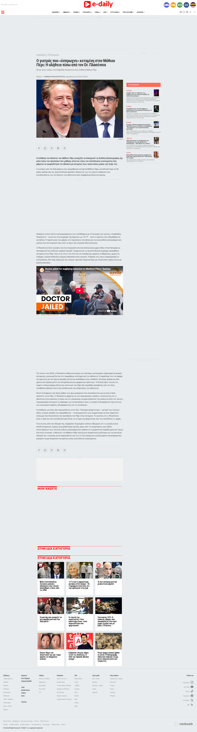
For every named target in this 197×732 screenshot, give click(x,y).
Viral (22, 687)
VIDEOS (75, 12)
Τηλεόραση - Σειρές (116, 678)
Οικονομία (6, 692)
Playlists (112, 696)
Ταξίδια (77, 685)
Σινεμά (112, 685)
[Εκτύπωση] (58, 148)
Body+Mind (78, 678)
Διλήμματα (42, 682)
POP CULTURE (127, 12)
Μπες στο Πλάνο (44, 678)
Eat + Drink (95, 678)
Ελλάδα (5, 682)
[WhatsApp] (45, 148)
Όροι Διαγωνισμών (27, 721)
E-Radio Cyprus (25, 724)
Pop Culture (114, 675)
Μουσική (113, 682)
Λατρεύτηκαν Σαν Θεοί (64, 699)
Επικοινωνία (7, 721)
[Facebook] (38, 148)
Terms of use (44, 721)
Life (76, 675)
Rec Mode (42, 685)
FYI (40, 692)
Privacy (36, 721)
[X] (51, 148)
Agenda (94, 692)
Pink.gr (5, 724)
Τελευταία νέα (7, 678)
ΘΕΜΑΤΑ (66, 12)
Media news (25, 690)
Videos (41, 675)
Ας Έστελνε (60, 692)
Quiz (23, 696)
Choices (24, 702)
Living (76, 702)
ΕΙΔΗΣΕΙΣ (55, 12)
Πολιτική (6, 689)
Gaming (112, 692)
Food (76, 682)
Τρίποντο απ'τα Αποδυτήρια (62, 680)
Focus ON (42, 689)
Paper (112, 689)
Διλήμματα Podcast (63, 689)
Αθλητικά (6, 696)
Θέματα (24, 675)
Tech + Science (8, 699)
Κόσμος (5, 685)
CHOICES (140, 12)
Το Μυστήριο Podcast (64, 685)
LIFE (104, 12)
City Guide (95, 675)
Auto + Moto (7, 706)
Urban (94, 689)
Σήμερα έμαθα (26, 681)
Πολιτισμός (7, 702)
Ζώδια (23, 693)
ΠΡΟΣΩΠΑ (53, 55)
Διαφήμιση (16, 721)
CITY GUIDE (114, 12)
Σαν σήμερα (25, 678)
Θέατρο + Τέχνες (97, 685)
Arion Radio (46, 724)
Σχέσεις (77, 689)
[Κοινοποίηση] (64, 148)
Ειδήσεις (6, 675)
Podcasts (60, 675)
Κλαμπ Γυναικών (62, 696)
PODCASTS (87, 12)
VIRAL (97, 12)
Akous (63, 724)
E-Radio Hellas (14, 724)
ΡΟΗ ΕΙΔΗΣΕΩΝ (133, 85)
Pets (76, 699)
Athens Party (56, 724)
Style (76, 706)
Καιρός (5, 709)
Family (77, 696)
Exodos (94, 682)
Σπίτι (76, 692)
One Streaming (36, 724)
